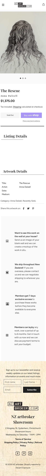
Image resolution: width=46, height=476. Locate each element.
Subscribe (31, 390)
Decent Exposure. (23, 468)
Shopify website (31, 464)
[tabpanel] (23, 42)
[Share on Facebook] (23, 208)
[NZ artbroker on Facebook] (18, 454)
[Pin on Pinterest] (33, 208)
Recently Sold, (29, 201)
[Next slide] (28, 78)
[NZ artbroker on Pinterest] (24, 454)
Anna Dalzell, (16, 201)
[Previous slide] (17, 78)
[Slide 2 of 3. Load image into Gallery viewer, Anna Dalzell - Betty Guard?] (23, 78)
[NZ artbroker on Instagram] (30, 454)
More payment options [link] (31, 121)
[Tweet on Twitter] (28, 208)
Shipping (17, 107)
